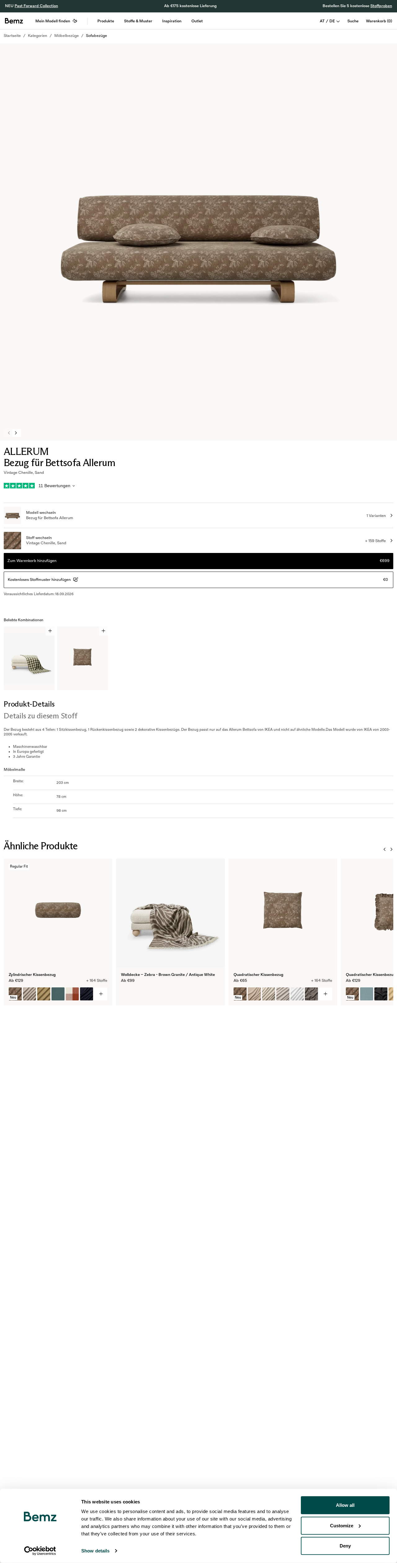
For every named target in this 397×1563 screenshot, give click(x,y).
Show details (95, 1550)
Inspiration (171, 21)
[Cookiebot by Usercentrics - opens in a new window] (40, 1551)
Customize (341, 1525)
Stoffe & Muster (138, 21)
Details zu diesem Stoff (40, 716)
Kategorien (37, 35)
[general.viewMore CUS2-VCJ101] (325, 993)
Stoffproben (381, 5)
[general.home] (14, 21)
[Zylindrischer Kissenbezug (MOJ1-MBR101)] (43, 993)
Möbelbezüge (66, 35)
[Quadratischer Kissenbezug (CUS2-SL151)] (282, 993)
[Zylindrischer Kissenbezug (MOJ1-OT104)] (29, 993)
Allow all (345, 1505)
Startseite (12, 35)
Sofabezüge (96, 35)
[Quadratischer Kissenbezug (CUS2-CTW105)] (311, 993)
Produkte (105, 21)
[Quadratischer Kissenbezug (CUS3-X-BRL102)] (366, 993)
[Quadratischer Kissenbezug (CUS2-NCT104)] (254, 993)
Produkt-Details (29, 704)
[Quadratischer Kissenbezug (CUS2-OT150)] (297, 993)
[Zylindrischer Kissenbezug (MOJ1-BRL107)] (58, 993)
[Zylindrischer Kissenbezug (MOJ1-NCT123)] (86, 993)
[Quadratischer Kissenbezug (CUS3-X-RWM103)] (380, 993)
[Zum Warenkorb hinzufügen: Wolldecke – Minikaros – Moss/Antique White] (50, 631)
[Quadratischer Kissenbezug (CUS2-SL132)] (268, 993)
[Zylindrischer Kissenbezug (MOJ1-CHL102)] (72, 993)
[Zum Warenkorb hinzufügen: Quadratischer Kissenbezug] (103, 631)
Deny (345, 1545)
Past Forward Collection (36, 5)
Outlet (197, 21)
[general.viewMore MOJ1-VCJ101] (100, 993)
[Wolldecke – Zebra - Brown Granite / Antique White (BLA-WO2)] (127, 993)
